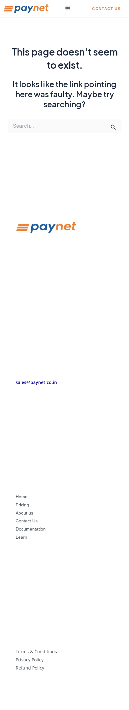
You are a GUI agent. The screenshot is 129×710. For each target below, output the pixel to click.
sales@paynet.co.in (36, 382)
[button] (67, 8)
